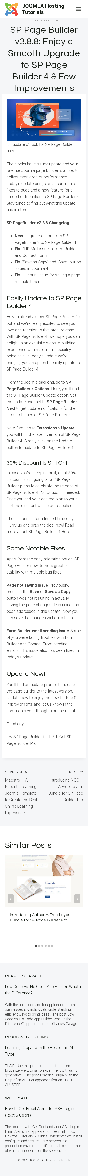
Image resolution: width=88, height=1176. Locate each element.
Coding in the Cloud (44, 20)
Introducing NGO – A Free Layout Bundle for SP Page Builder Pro (65, 786)
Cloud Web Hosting (26, 1037)
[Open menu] (78, 9)
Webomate (17, 1098)
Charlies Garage (23, 976)
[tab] (36, 946)
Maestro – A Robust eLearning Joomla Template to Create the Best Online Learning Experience (21, 792)
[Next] (77, 898)
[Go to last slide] (11, 898)
